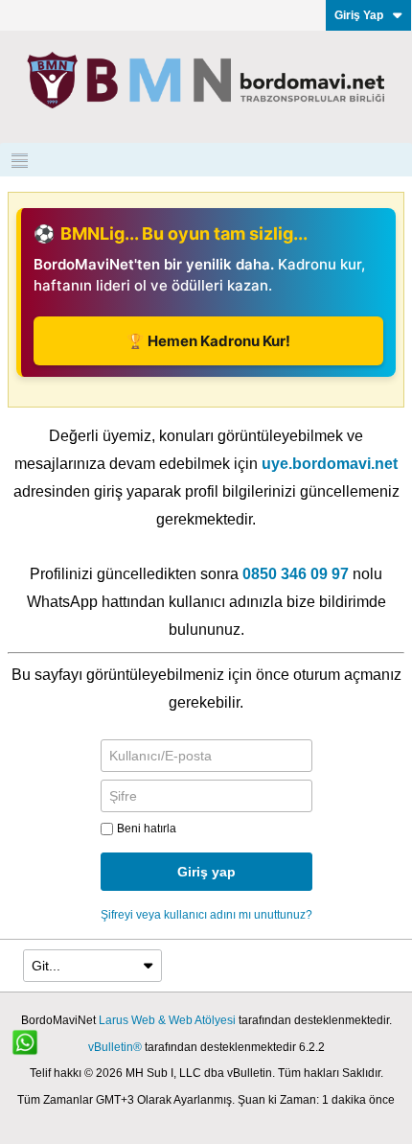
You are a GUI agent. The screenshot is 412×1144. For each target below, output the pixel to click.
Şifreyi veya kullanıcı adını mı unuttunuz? (206, 915)
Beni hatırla (146, 828)
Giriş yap (206, 871)
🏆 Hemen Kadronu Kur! (208, 341)
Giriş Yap (358, 15)
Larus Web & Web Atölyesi (167, 1020)
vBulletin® (115, 1047)
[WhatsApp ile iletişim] (35, 1053)
